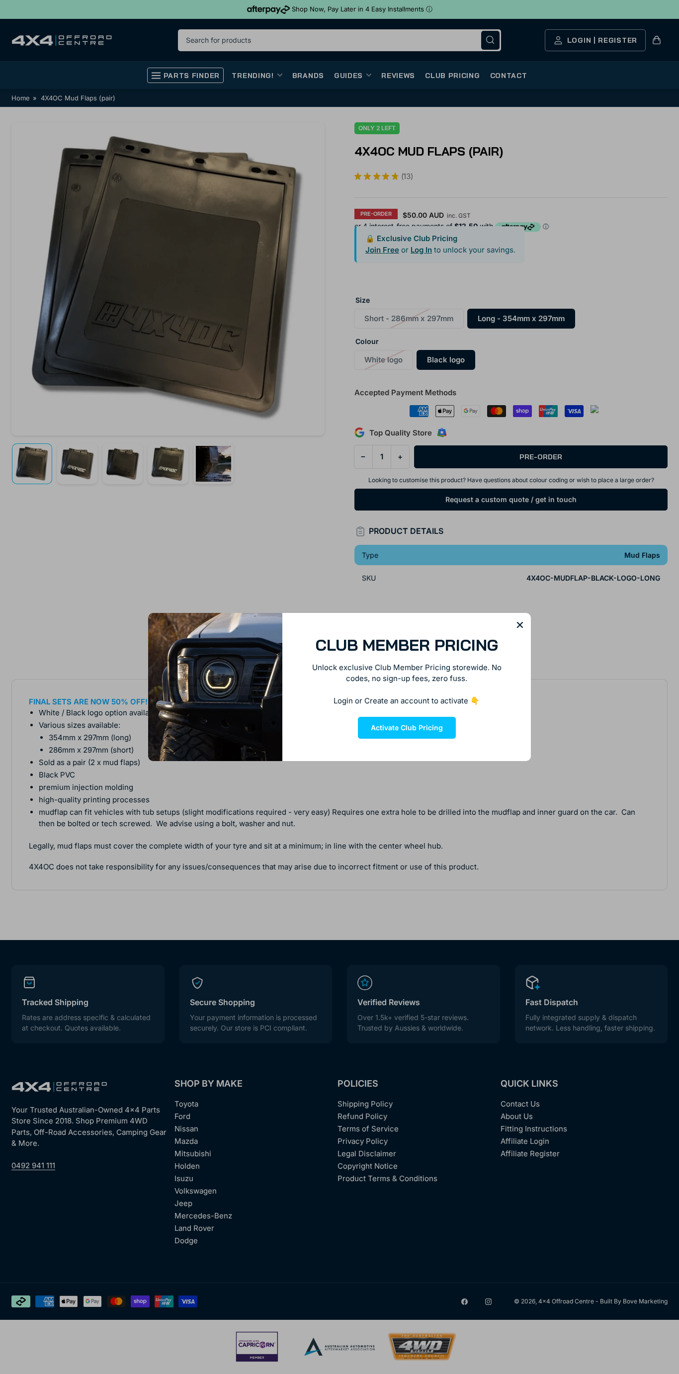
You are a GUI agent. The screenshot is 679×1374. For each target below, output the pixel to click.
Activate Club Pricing (407, 727)
